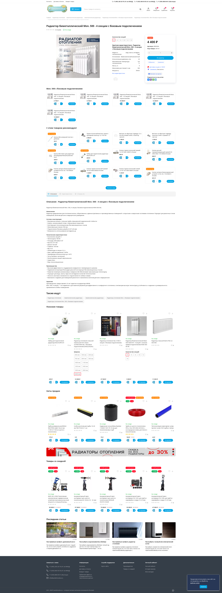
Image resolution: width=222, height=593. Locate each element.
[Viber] (151, 80)
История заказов (150, 569)
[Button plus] (61, 144)
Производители (128, 566)
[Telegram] (156, 80)
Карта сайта (105, 566)
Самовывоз (153, 69)
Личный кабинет (150, 566)
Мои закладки (149, 572)
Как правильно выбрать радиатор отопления (123, 543)
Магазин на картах (155, 74)
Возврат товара (70, 1)
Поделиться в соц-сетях (155, 77)
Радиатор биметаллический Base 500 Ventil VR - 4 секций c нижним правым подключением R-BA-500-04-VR (136, 343)
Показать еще (111, 188)
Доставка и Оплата (59, 1)
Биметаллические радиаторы (75, 17)
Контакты (49, 1)
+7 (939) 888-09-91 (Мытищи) (166, 1)
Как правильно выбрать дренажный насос (61, 542)
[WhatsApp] (153, 80)
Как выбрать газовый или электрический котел (159, 543)
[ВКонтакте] (148, 80)
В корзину (160, 58)
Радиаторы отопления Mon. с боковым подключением (118, 17)
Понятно (203, 587)
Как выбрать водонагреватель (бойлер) (93, 542)
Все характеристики (118, 73)
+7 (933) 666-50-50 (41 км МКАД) (145, 1)
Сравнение (161, 62)
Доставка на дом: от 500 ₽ (157, 67)
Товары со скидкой (129, 569)
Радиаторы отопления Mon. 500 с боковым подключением (150, 17)
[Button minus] (55, 144)
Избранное (151, 62)
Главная (48, 17)
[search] (140, 9)
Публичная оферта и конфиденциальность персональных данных (86, 576)
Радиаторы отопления (59, 17)
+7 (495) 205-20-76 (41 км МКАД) (123, 1)
